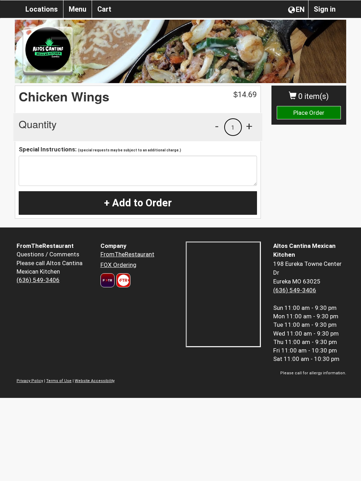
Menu (77, 9)
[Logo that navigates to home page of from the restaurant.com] (107, 280)
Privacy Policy (30, 381)
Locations (41, 9)
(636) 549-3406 (38, 279)
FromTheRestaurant (127, 254)
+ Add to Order (138, 203)
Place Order (308, 112)
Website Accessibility (95, 381)
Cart (104, 9)
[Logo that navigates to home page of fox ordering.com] (122, 280)
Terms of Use (59, 381)
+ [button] (249, 126)
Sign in (325, 9)
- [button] (217, 126)
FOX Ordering (118, 264)
